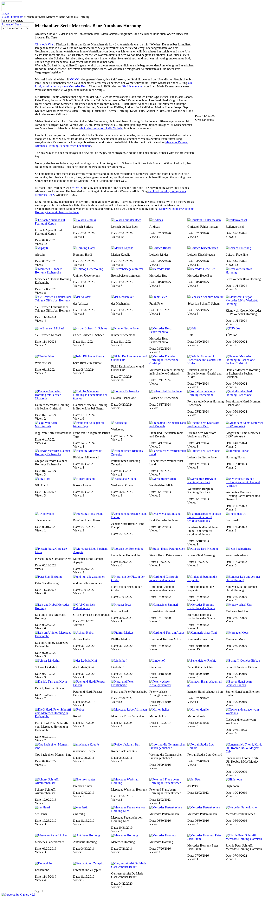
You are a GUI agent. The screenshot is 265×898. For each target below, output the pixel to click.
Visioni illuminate (12, 16)
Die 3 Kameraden (132, 86)
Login (5, 13)
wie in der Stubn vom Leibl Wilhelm (101, 128)
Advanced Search (12, 24)
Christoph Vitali (44, 44)
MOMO (74, 79)
